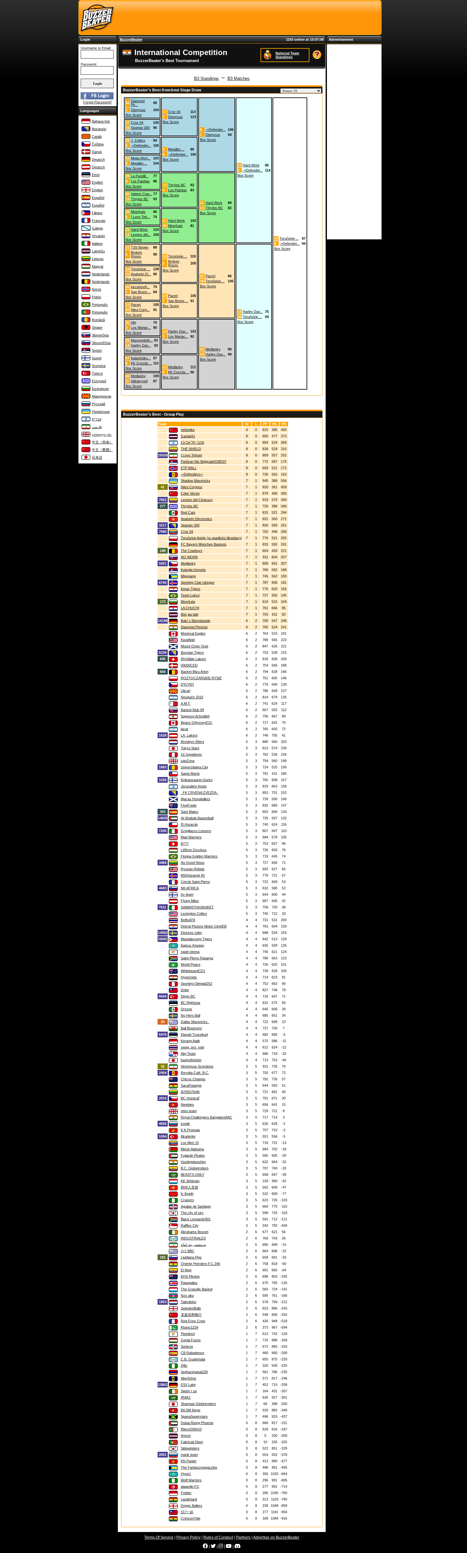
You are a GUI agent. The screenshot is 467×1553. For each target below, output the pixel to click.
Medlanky (213, 349)
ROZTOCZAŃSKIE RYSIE (201, 678)
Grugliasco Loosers (196, 831)
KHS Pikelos (190, 1276)
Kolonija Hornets (193, 570)
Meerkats (138, 212)
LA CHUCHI (190, 608)
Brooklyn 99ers (192, 742)
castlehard (189, 1499)
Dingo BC (188, 996)
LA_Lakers (189, 735)
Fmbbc (186, 1493)
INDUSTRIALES (193, 1238)
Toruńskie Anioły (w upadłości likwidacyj (211, 538)
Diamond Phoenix (194, 627)
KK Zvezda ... (141, 363)
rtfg (133, 322)
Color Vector (190, 493)
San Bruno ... (141, 292)
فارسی (97, 427)
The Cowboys (191, 551)
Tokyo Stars (190, 748)
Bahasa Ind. (101, 121)
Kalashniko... (141, 358)
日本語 (97, 457)
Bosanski (99, 129)
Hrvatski (98, 236)
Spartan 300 (140, 128)
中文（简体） (102, 442)
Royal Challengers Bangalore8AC (206, 1117)
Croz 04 (174, 112)
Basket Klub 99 (192, 710)
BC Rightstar (190, 1003)
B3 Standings (206, 78)
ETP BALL (189, 468)
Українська (101, 411)
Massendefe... (142, 340)
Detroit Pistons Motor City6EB (204, 926)
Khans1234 (189, 1327)
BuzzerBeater (131, 39)
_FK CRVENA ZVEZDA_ (200, 792)
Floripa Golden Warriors (199, 856)
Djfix (184, 1365)
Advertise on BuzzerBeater (276, 1537)
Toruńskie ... (289, 238)
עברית (96, 419)
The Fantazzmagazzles (199, 1467)
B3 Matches (238, 78)
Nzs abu (187, 1295)
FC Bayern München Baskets (204, 544)
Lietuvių (98, 259)
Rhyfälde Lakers (193, 659)
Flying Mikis (190, 901)
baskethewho (191, 1060)
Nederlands (101, 274)
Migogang (188, 576)
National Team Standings (287, 55)
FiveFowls (189, 805)
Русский (98, 404)
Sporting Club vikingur (197, 582)
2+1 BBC (187, 1251)
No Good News (193, 863)
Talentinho (188, 1302)
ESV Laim (188, 1385)
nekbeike (188, 430)
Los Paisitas (140, 181)
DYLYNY (187, 684)
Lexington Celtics (194, 913)
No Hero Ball (190, 1015)
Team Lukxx (190, 595)
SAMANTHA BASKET (197, 907)
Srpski (97, 350)
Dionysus (138, 110)
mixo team (189, 1111)
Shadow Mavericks (195, 481)
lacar (184, 729)
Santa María (190, 773)
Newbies (187, 1104)
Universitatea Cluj (194, 767)
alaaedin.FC (190, 1486)
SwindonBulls (191, 1308)
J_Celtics (138, 140)
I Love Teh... (140, 217)
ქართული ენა (102, 434)
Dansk (97, 152)
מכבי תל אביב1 (192, 442)
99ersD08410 (191, 1429)
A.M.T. (186, 703)
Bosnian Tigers (192, 652)
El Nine (186, 1270)
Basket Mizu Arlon (194, 672)
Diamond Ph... (138, 103)
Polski (96, 297)
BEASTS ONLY (192, 1174)
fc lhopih (187, 1194)
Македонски (101, 396)
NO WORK (189, 557)
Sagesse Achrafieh (195, 716)
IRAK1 (186, 1397)
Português (100, 305)
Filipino (97, 213)
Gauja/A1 (188, 436)
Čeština (98, 144)
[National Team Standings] (268, 55)
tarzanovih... (140, 287)
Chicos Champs (193, 1079)
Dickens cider (191, 933)
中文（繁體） (102, 450)
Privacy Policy (188, 1537)
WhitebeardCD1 (193, 971)
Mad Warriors (191, 837)
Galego (97, 228)
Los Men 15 (190, 1143)
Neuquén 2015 (192, 697)
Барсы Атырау (192, 945)
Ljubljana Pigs (191, 1257)
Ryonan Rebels (193, 869)
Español (98, 198)
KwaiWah (188, 640)
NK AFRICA (190, 888)
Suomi (96, 358)
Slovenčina (100, 335)
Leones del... (141, 234)
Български (100, 389)
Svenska (98, 366)
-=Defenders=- (192, 474)
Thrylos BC (177, 185)
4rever (186, 1435)
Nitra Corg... (140, 310)
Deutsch (98, 159)
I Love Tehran (191, 455)
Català (97, 136)
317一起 (187, 1512)
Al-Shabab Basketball (197, 818)
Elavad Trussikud (194, 1034)
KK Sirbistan (190, 1181)
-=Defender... (216, 129)
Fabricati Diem (192, 1442)
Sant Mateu (189, 812)
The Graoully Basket (197, 1289)
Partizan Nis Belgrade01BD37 (204, 461)
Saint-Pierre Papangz (197, 958)
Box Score (133, 115)
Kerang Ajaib (190, 1041)
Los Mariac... (141, 327)
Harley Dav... (253, 312)
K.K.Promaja (190, 1130)
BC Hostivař (190, 1098)
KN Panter (189, 1461)
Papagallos (189, 1283)
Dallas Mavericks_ (195, 1022)
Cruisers (187, 1200)
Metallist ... (176, 149)
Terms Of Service (158, 1537)
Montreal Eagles (193, 633)
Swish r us (189, 1391)
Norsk (96, 289)
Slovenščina (101, 343)
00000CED (189, 665)
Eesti (95, 175)
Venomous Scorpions (197, 1066)
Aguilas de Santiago (196, 1206)
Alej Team (188, 1053)
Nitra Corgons (191, 487)
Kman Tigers (190, 589)
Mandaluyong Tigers (196, 939)
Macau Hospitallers (195, 799)
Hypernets (189, 977)
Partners (243, 1537)
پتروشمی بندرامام (193, 1244)
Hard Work (251, 165)
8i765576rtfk (190, 1092)
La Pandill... (139, 176)
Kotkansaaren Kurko (197, 780)
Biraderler (188, 1136)
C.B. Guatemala (193, 1359)
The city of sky (192, 1213)
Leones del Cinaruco (197, 500)
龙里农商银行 (191, 1315)
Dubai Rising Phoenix (197, 1423)
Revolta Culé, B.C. (195, 1073)
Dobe (185, 990)
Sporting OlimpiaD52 (196, 983)
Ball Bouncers (191, 1028)
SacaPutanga (191, 1085)
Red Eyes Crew (193, 1321)
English (97, 182)
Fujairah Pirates (193, 1155)
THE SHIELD (191, 449)
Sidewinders (190, 1448)
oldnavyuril (139, 381)
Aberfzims (188, 1378)
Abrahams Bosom (194, 1232)
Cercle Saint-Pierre (195, 882)
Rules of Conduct (218, 1537)
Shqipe (97, 327)
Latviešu (98, 251)
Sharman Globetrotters (198, 1404)
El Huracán (189, 824)
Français (98, 220)
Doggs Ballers (191, 1505)
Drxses (186, 1009)
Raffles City (190, 1225)
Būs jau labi (189, 614)
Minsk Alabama (192, 1149)
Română (98, 320)
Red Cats (188, 512)
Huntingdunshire (193, 1162)
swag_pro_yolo (192, 1047)
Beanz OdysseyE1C (197, 722)
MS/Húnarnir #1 (193, 875)
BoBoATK (188, 920)
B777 (185, 843)
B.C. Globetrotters (195, 1168)
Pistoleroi (188, 1334)
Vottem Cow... (141, 194)
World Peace (190, 964)
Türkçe (97, 373)
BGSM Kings (190, 1410)
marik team (189, 1455)
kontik (185, 1124)
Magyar (98, 266)
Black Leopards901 (196, 1219)
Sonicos (187, 1346)
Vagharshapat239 (194, 1372)
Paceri (210, 276)
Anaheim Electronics (196, 519)
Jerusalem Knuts (194, 786)
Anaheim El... (141, 274)
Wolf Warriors (191, 1480)
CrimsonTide (190, 1518)
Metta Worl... (140, 158)
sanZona (187, 761)
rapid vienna (190, 952)
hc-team (187, 894)
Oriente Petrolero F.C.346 (200, 1264)
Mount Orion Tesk (194, 646)
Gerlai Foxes (191, 1340)
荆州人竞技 (189, 1187)
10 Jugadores (191, 754)
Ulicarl (185, 691)
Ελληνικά (99, 381)
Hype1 (186, 1474)
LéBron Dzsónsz (194, 850)
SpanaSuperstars (194, 1416)
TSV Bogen (139, 247)
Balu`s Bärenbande (195, 621)
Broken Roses (136, 254)
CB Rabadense (192, 1353)
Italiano (97, 243)
